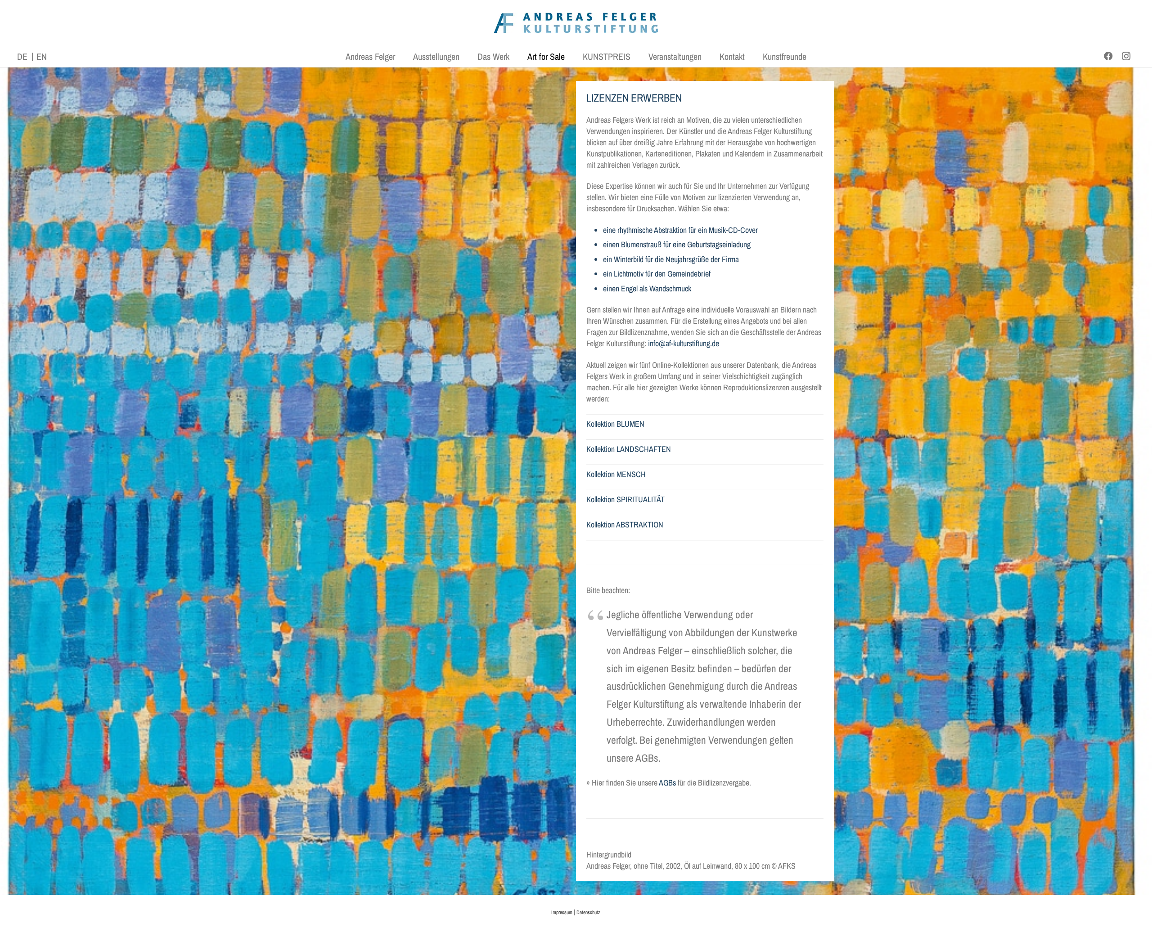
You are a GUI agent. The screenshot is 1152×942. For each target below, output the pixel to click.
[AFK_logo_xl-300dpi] (576, 23)
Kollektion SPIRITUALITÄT (625, 499)
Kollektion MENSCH (616, 474)
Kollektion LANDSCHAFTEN (628, 449)
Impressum (561, 912)
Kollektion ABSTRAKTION (624, 524)
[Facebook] (1108, 56)
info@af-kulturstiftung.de (683, 343)
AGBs (667, 782)
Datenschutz (588, 912)
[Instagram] (1126, 56)
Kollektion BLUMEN (615, 423)
